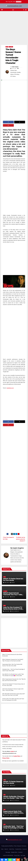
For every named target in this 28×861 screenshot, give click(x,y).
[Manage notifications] (25, 858)
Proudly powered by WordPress (7, 845)
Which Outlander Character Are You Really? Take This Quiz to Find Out (13, 798)
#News (12, 74)
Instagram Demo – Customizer (16, 852)
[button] (23, 9)
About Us (6, 849)
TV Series (11, 46)
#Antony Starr (13, 70)
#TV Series (13, 76)
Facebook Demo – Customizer (21, 849)
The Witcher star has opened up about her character (20, 539)
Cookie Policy (11, 849)
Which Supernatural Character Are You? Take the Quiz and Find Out (12, 594)
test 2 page (23, 855)
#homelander (13, 72)
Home (2, 849)
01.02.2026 (6, 800)
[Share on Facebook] (8, 122)
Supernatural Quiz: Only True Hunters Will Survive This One (13, 813)
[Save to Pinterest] (8, 125)
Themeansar (24, 845)
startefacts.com (10, 388)
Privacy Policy (17, 855)
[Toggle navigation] (13, 10)
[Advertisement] (14, 30)
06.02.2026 (6, 785)
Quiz (4, 794)
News (7, 46)
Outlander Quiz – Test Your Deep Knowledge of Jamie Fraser (13, 827)
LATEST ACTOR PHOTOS (8, 855)
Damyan (13, 582)
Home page (8, 852)
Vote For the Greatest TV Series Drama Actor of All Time (12, 608)
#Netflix (19, 72)
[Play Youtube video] (14, 281)
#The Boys (16, 74)
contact (12, 751)
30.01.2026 (6, 830)
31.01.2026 (6, 815)
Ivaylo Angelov (15, 66)
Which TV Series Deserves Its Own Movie (13, 579)
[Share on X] (19, 122)
